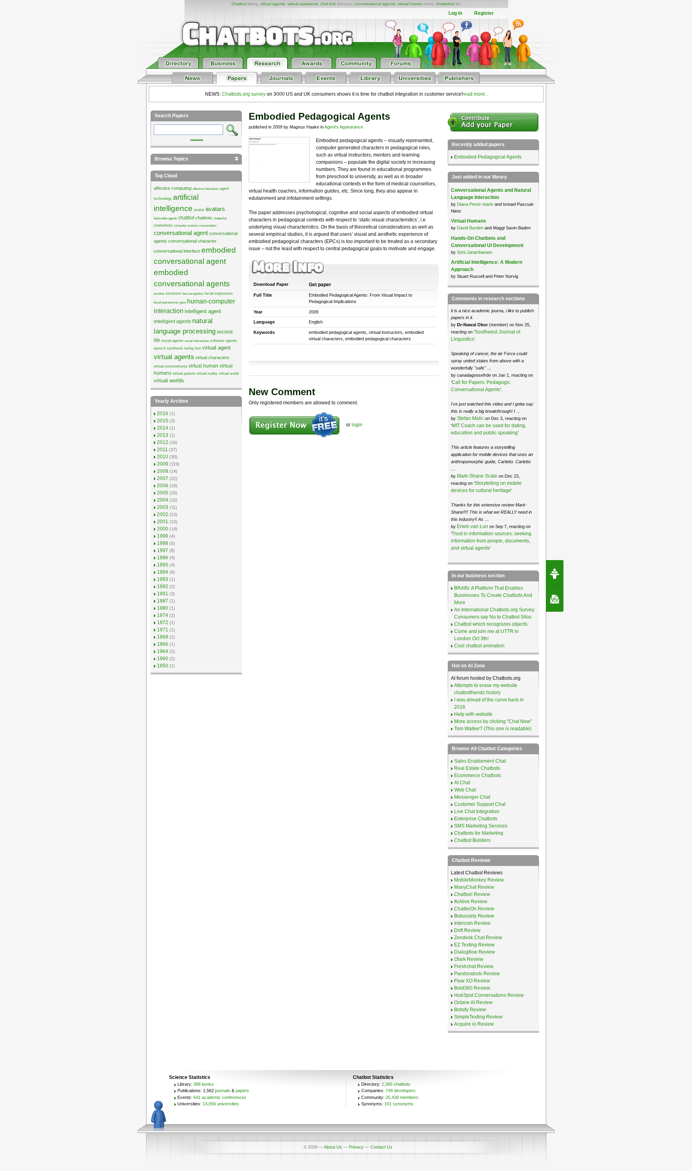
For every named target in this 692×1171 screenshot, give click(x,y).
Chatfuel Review (472, 894)
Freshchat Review (473, 966)
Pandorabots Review (477, 973)
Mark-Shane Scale (478, 476)
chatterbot (445, 4)
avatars (215, 209)
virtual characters (212, 357)
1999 (162, 536)
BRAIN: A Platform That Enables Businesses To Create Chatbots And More (493, 595)
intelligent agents (172, 321)
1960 (162, 658)
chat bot (328, 4)
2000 (162, 529)
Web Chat (465, 790)
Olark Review (468, 959)
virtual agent (216, 348)
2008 (162, 471)
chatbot (186, 218)
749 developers (401, 1090)
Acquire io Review (474, 1024)
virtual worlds (169, 381)
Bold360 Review (472, 988)
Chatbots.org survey (244, 94)
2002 (162, 514)
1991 (162, 594)
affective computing (172, 188)
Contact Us (381, 1147)
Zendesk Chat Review (478, 937)
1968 (162, 637)
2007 (162, 478)
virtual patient (184, 374)
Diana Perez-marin (475, 204)
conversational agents (374, 4)
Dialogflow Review (474, 952)
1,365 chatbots (396, 1084)
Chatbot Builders (472, 840)
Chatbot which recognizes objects (490, 624)
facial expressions (166, 302)
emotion (159, 293)
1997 (162, 550)
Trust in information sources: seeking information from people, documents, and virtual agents (491, 541)
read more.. (475, 94)
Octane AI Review (473, 1002)
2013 (162, 435)
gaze (182, 302)
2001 (162, 521)
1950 (162, 666)
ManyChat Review (474, 887)
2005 (162, 493)
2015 (162, 421)
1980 (162, 608)
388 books (203, 1084)
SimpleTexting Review (478, 1017)
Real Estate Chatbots (477, 768)
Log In (455, 13)
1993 (162, 579)
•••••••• (196, 139)
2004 (162, 500)
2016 (162, 413)
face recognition (192, 293)
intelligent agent (203, 311)
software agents (223, 341)
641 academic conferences (219, 1097)
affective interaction (206, 189)
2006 (162, 485)
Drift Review (467, 930)
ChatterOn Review (474, 909)
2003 (162, 507)
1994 (162, 572)
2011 (162, 449)
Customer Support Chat (479, 804)
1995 (162, 565)
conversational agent (181, 233)
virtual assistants (303, 4)
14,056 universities (221, 1103)
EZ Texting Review (474, 945)
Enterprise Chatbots (475, 819)
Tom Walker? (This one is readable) (492, 728)
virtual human (410, 4)
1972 (162, 622)
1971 (162, 630)
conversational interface (177, 251)
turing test (192, 348)
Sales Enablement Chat (480, 761)
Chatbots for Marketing (478, 833)
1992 (162, 586)
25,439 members (402, 1097)
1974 (162, 615)
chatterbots (163, 225)
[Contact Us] (554, 599)
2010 (162, 457)
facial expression (219, 293)
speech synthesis (168, 348)
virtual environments (170, 366)
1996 (162, 557)
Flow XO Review (472, 981)
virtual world (229, 374)
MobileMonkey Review (479, 880)
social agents (172, 341)
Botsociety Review (474, 916)
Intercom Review (472, 923)
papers (242, 1090)
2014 (162, 428)
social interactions (197, 341)
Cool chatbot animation (479, 646)
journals (222, 1090)
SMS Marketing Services (480, 826)
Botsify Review (470, 1009)
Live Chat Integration (476, 811)
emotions (173, 293)
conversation (207, 225)
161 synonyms (398, 1103)
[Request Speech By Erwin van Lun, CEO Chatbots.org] (554, 573)
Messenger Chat (472, 797)
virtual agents (272, 4)
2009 (162, 464)
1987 (162, 601)
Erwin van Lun (473, 526)
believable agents (165, 218)
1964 (162, 651)
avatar (199, 210)
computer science (186, 225)
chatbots (203, 217)
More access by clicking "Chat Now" (493, 721)
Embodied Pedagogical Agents (487, 157)
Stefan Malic (471, 418)
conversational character (192, 241)
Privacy (356, 1147)
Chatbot (238, 4)
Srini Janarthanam (474, 252)
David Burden (470, 227)
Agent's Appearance (343, 127)
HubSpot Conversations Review (489, 995)
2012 (162, 442)
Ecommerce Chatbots (477, 775)
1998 (162, 543)
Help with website (473, 714)
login (357, 425)
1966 (162, 644)
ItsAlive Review (470, 901)
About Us (333, 1147)
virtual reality (206, 374)
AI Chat (462, 782)
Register (484, 13)
